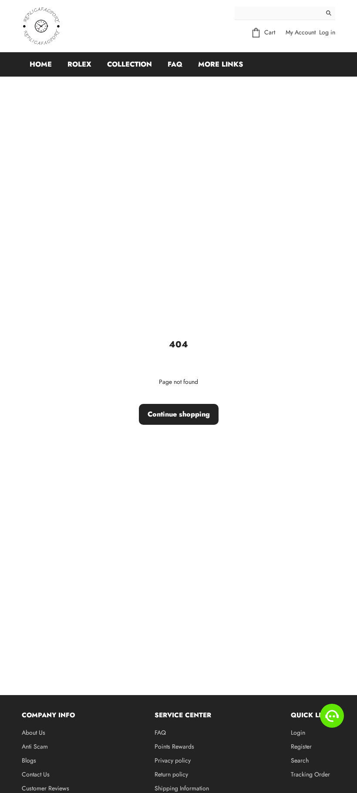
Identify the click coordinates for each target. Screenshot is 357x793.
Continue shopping (179, 414)
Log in (327, 32)
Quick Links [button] (313, 715)
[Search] (328, 13)
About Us (33, 732)
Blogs (29, 760)
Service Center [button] (183, 715)
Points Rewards (174, 746)
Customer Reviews (45, 788)
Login (298, 732)
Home (41, 64)
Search (300, 760)
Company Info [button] (48, 715)
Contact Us (36, 774)
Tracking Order (310, 774)
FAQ (175, 64)
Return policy (171, 774)
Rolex (79, 64)
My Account (301, 32)
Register (301, 746)
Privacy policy (173, 760)
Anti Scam (35, 746)
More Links (220, 64)
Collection (129, 64)
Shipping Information (182, 788)
